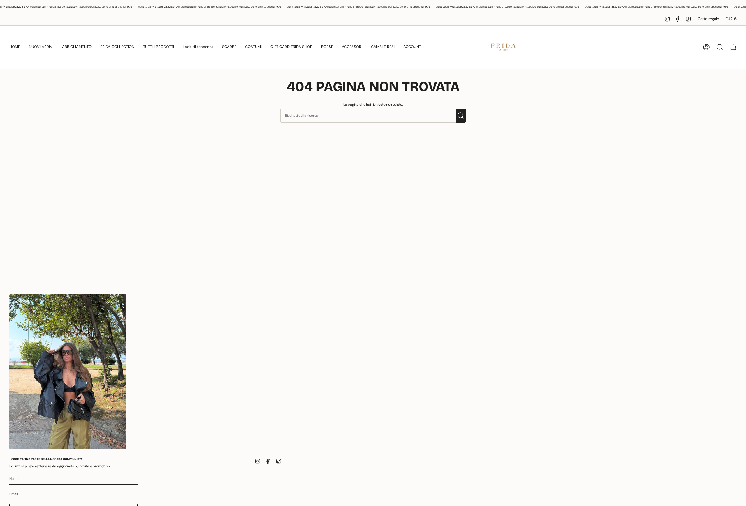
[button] (14, 47)
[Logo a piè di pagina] (67, 371)
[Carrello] (733, 47)
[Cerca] (461, 116)
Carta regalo (708, 18)
